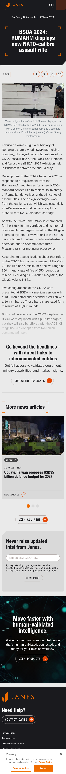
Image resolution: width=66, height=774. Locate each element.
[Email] (59, 74)
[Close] (61, 754)
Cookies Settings (21, 768)
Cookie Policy (45, 762)
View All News (30, 519)
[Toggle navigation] (61, 5)
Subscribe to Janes (29, 381)
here (54, 570)
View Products (30, 658)
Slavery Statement (11, 749)
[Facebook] (36, 74)
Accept (43, 768)
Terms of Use (8, 738)
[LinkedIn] (52, 74)
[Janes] (14, 5)
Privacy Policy (8, 733)
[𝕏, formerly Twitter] (44, 74)
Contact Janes (16, 719)
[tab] (28, 506)
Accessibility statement (13, 743)
